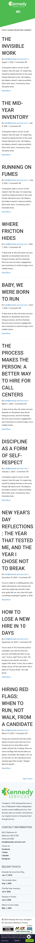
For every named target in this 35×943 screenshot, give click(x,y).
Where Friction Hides (12, 231)
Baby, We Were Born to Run (15, 292)
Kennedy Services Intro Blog (13, 872)
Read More (6, 91)
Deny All (17, 940)
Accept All (29, 940)
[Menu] (17, 11)
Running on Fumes (9, 897)
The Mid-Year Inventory (11, 888)
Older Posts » (28, 779)
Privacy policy (4, 940)
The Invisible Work (13, 46)
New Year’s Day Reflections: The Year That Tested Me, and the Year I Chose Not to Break (17, 540)
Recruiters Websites (13, 923)
